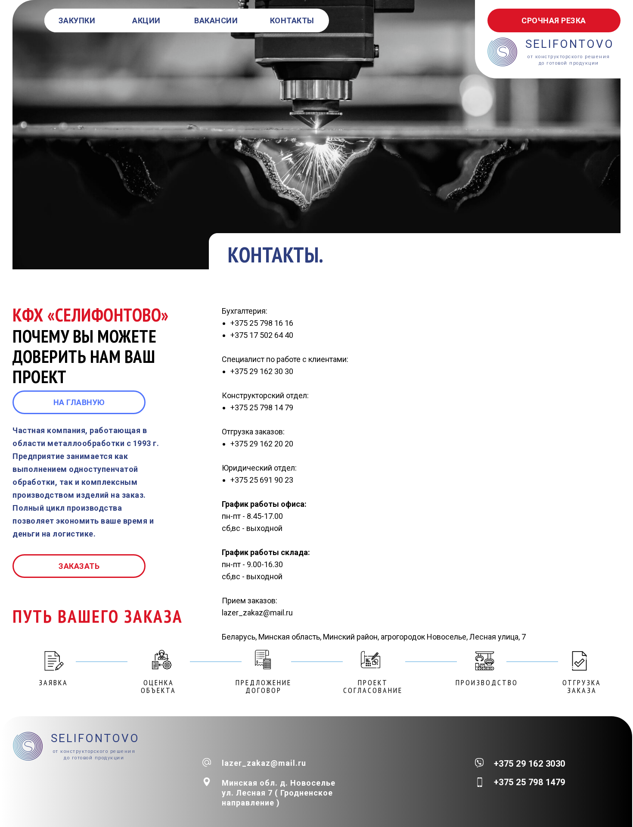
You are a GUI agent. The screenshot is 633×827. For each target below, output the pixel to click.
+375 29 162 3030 (529, 763)
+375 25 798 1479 (529, 782)
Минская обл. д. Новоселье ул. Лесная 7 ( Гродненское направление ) (278, 792)
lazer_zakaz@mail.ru (264, 763)
